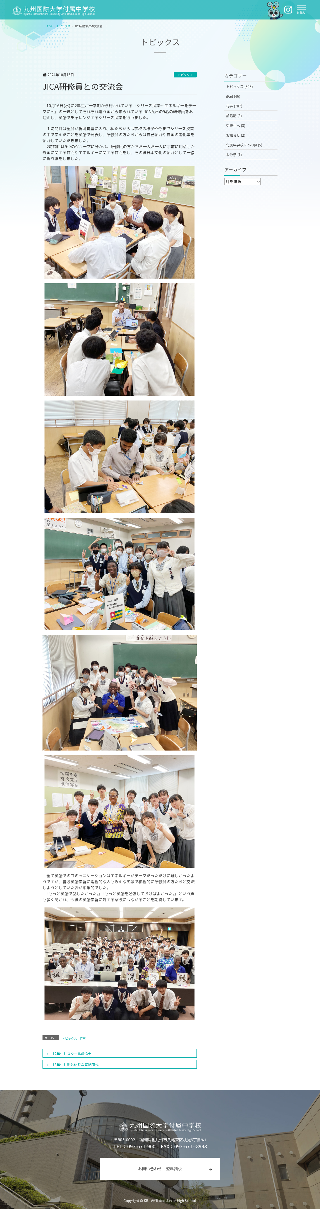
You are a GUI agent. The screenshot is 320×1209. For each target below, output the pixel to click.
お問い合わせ (160, 1169)
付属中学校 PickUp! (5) (244, 144)
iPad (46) (233, 96)
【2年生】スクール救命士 (71, 1053)
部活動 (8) (234, 115)
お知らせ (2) (235, 135)
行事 (83, 1038)
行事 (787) (234, 105)
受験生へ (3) (235, 125)
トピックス (185, 74)
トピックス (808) (239, 86)
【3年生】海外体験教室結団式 (74, 1064)
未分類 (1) (234, 154)
